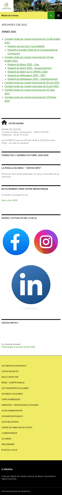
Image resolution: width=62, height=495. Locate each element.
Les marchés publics (12, 416)
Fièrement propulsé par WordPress (16, 491)
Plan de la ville (9, 450)
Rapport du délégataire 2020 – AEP (26, 75)
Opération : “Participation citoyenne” (20, 405)
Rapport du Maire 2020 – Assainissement (29, 68)
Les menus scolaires (12, 394)
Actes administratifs (12, 411)
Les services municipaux (14, 366)
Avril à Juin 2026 (9, 200)
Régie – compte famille (13, 383)
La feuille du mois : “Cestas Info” (21, 168)
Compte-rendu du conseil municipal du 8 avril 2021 (32, 86)
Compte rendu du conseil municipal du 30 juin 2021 (32, 82)
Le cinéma (6, 439)
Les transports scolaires (15, 388)
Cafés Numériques (11, 399)
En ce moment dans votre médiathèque (25, 189)
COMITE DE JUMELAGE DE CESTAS (17, 427)
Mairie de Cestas (10, 15)
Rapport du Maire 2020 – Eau (23, 64)
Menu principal (58, 15)
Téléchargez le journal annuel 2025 (18, 347)
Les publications (10, 422)
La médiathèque (9, 433)
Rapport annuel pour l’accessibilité (26, 46)
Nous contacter (10, 377)
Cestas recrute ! (10, 371)
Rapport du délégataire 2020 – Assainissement (32, 79)
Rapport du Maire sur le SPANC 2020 (28, 71)
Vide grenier (8, 444)
